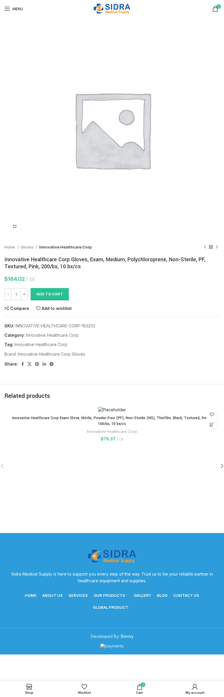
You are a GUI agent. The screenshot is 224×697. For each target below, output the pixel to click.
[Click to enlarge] (14, 226)
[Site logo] (112, 8)
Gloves (27, 247)
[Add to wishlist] (211, 415)
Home (10, 247)
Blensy (127, 636)
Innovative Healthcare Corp (65, 247)
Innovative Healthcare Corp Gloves (51, 354)
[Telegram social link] (51, 364)
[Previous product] (205, 247)
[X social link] (29, 364)
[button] (211, 425)
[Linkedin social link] (44, 364)
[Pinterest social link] (37, 364)
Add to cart (49, 294)
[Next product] (217, 247)
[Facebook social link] (23, 364)
